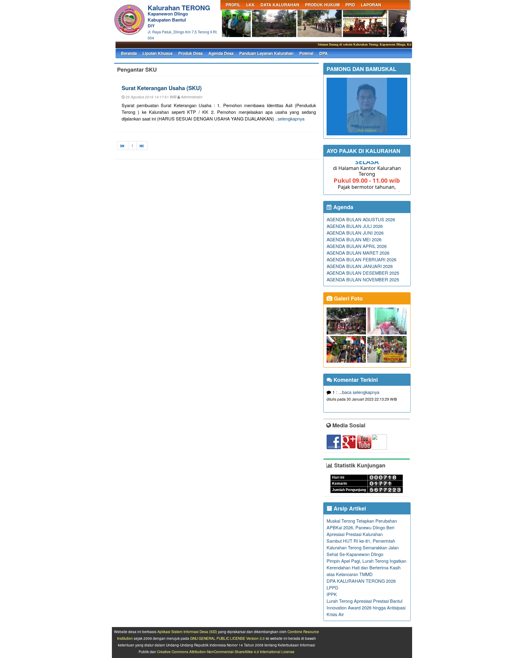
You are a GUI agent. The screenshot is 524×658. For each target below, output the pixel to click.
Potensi (306, 53)
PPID (350, 5)
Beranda (129, 53)
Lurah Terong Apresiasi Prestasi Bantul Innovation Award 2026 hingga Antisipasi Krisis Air (366, 607)
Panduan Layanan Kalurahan (266, 53)
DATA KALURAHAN (279, 5)
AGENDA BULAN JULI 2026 (355, 226)
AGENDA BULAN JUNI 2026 (355, 232)
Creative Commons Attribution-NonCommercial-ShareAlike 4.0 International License (225, 651)
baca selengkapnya (360, 392)
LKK (250, 5)
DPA (323, 53)
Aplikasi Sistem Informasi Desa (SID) (187, 631)
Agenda (342, 207)
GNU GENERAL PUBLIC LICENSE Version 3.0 (227, 638)
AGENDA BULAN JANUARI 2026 (360, 266)
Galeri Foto (347, 298)
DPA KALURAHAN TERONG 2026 (361, 581)
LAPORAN (371, 5)
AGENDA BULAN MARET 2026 (358, 252)
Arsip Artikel (349, 508)
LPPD (332, 587)
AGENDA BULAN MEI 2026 (354, 239)
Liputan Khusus (158, 53)
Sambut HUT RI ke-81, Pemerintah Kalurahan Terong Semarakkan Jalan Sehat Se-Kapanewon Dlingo (363, 547)
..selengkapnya (289, 118)
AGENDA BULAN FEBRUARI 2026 (361, 259)
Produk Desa (190, 53)
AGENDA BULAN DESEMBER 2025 (363, 273)
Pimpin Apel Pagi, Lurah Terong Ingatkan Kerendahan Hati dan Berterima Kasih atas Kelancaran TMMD (366, 567)
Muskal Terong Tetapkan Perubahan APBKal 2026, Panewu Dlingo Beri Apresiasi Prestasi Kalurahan (362, 527)
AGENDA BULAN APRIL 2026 (357, 246)
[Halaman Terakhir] (142, 145)
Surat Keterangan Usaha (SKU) (162, 88)
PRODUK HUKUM (322, 5)
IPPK (332, 594)
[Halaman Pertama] (122, 145)
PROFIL (233, 5)
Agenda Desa (220, 53)
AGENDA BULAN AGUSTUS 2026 (361, 219)
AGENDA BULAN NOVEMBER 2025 (363, 279)
